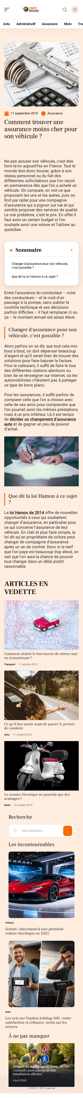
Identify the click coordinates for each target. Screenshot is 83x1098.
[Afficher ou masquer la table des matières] (57, 250)
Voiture (9, 923)
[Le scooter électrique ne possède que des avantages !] (41, 766)
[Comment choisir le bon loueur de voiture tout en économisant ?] (41, 625)
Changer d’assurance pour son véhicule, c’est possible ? (40, 265)
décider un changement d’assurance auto (40, 421)
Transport (9, 664)
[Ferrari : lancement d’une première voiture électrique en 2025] (41, 885)
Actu (7, 735)
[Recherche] (65, 9)
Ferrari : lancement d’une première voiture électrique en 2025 (34, 931)
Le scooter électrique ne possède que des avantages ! (37, 796)
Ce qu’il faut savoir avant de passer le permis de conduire (39, 726)
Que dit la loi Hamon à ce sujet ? (35, 276)
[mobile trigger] (7, 9)
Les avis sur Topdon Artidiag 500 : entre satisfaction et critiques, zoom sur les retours (38, 1022)
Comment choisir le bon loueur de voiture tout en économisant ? (40, 656)
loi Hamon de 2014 (27, 513)
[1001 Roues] (30, 9)
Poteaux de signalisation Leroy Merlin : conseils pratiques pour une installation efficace (41, 1070)
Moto (7, 805)
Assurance (55, 113)
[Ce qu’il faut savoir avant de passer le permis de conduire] (41, 695)
